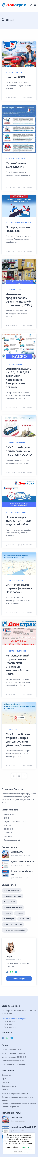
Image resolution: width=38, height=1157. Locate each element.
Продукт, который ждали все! (18, 229)
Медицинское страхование (15, 821)
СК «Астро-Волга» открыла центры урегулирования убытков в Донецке (18, 739)
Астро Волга (10, 902)
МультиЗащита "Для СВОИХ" (23, 861)
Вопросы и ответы (9, 1086)
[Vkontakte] (7, 971)
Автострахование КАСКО (12, 1049)
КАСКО (11, 73)
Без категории (15, 290)
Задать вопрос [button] (19, 978)
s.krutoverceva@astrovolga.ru (14, 1018)
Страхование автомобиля (16, 930)
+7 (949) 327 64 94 (9, 1021)
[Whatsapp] (11, 971)
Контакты (6, 1082)
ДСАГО (8, 913)
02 (19, 776)
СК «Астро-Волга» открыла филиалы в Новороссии (19, 588)
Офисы (4, 1079)
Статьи (5, 1090)
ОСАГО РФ (21, 159)
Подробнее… (19, 1151)
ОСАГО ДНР (21, 512)
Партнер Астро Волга (14, 924)
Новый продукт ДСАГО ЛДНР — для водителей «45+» (18, 520)
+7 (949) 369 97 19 (9, 1027)
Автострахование (12, 890)
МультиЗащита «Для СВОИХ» (16, 165)
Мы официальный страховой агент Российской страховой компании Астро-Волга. (17, 665)
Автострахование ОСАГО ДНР (14, 1057)
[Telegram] (15, 971)
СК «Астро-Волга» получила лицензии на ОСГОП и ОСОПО (19, 451)
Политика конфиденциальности (15, 1093)
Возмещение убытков (14, 907)
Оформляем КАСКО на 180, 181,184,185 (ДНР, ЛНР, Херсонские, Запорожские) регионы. (18, 378)
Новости (18, 73)
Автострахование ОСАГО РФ (13, 1053)
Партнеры (21, 443)
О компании (6, 1075)
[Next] (24, 776)
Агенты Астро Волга (13, 896)
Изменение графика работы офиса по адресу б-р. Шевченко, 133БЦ (19, 299)
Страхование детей (12, 840)
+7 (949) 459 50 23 (9, 1024)
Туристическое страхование (13, 1064)
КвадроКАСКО (15, 77)
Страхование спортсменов (13, 1060)
